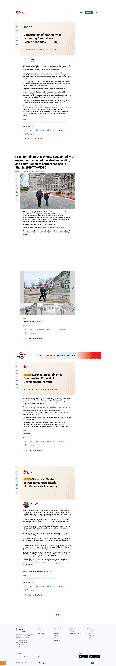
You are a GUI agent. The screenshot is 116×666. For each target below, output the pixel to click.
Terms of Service (91, 631)
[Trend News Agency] (20, 630)
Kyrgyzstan (27, 433)
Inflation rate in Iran (34, 578)
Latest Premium (41, 633)
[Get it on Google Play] (94, 656)
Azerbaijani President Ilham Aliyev (33, 321)
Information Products (75, 633)
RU (98, 662)
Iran (25, 578)
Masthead (56, 633)
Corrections (57, 640)
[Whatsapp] (17, 656)
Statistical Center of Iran (48, 578)
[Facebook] (20, 656)
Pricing (72, 631)
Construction (36, 122)
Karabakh (62, 122)
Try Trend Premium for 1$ (33, 139)
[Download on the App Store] (83, 656)
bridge (44, 122)
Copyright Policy (91, 635)
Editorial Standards (58, 638)
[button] (16, 23)
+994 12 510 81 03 (20, 644)
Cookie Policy (90, 638)
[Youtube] (27, 656)
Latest (39, 631)
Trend (57, 69)
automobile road (53, 122)
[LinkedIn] (34, 656)
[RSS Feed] (38, 656)
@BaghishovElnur (46, 571)
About (55, 631)
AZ (95, 662)
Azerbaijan (27, 122)
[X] (24, 656)
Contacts (56, 635)
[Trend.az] (21, 12)
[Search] (68, 12)
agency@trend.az (20, 646)
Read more (33, 61)
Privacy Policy (90, 633)
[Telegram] (31, 656)
